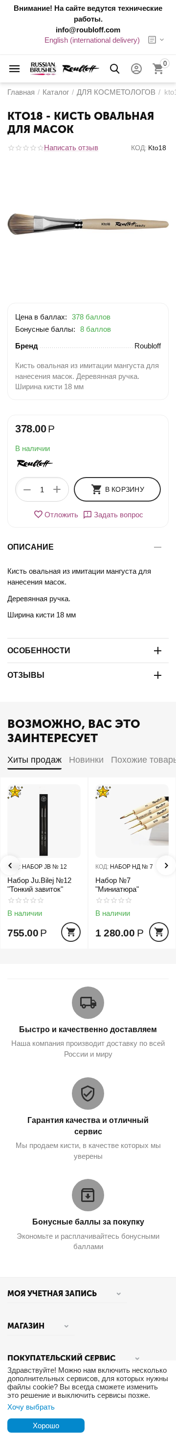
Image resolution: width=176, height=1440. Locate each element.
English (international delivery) (92, 40)
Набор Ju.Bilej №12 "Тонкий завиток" (39, 884)
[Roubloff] (64, 68)
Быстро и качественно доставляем (88, 1029)
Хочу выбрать (31, 1407)
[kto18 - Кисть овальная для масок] (88, 224)
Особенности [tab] (38, 650)
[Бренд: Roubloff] (34, 463)
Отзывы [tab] (25, 675)
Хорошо (46, 1425)
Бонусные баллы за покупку (88, 1222)
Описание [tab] (30, 547)
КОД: (139, 148)
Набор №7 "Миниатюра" (117, 884)
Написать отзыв (71, 148)
